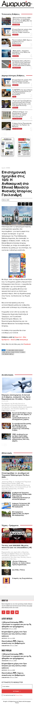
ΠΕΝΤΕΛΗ (15, 107)
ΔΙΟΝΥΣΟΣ (15, 34)
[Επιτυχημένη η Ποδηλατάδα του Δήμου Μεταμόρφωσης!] (6, 514)
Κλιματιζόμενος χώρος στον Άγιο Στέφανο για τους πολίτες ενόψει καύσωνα (22, 30)
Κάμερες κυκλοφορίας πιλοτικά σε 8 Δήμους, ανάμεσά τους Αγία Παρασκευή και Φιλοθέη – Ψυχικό (16, 397)
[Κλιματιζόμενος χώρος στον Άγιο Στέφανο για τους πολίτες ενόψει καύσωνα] (6, 32)
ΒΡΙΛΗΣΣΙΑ (15, 56)
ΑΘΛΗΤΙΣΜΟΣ (16, 24)
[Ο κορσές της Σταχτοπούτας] (6, 580)
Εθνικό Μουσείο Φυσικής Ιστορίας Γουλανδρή (13, 352)
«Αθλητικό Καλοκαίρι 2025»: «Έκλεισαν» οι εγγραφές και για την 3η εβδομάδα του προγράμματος (22, 20)
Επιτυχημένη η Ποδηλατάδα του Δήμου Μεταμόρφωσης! (20, 513)
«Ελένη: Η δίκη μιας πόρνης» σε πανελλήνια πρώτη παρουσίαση (21, 563)
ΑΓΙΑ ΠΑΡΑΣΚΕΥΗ (17, 118)
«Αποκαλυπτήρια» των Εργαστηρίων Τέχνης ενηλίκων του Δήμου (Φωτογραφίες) (20, 114)
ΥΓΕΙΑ (14, 96)
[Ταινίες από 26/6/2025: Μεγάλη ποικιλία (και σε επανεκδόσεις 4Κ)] (17, 535)
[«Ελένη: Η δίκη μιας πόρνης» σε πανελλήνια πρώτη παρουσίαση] (6, 563)
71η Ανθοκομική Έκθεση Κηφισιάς (14, 350)
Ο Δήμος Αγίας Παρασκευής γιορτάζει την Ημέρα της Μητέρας (22, 124)
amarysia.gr (24, 339)
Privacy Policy (18, 695)
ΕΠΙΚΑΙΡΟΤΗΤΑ (16, 45)
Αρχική (3, 167)
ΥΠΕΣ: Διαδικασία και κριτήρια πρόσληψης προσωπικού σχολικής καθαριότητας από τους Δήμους (20, 437)
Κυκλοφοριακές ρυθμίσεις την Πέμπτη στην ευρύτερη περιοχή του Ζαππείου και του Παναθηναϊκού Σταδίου (21, 63)
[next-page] (5, 72)
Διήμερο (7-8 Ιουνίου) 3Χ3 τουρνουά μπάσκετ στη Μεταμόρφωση (21, 505)
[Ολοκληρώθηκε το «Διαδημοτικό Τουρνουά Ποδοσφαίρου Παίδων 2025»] (17, 463)
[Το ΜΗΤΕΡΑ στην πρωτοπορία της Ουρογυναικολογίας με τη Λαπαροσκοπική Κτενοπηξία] (6, 93)
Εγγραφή (16, 691)
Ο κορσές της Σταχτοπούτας (22, 578)
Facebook (27, 344)
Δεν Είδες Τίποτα (18, 570)
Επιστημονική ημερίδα (7, 354)
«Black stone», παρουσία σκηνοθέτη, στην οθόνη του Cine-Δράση (21, 52)
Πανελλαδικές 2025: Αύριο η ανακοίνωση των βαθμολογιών (22, 41)
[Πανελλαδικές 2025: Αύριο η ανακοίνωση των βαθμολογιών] (6, 43)
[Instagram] (8, 612)
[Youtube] (17, 612)
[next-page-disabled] (5, 520)
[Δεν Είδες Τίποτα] (6, 572)
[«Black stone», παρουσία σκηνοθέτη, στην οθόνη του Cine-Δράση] (6, 53)
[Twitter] (23, 204)
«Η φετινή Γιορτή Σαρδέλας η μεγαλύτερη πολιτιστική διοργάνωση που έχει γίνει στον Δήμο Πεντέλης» (22, 103)
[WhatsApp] (30, 204)
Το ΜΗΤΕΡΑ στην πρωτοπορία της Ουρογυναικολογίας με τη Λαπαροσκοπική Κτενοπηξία (22, 92)
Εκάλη (13, 339)
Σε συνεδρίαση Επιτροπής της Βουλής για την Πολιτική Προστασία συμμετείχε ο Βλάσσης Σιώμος (21, 427)
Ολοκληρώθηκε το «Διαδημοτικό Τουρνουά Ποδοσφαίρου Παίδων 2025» (15, 475)
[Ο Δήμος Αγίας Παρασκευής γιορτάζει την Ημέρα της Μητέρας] (6, 126)
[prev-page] (3, 72)
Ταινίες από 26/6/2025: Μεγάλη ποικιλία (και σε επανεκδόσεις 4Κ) (17, 546)
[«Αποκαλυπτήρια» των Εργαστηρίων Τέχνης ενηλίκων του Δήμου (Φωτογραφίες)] (6, 115)
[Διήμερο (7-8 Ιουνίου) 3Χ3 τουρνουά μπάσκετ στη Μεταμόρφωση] (6, 506)
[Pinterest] (27, 204)
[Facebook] (19, 204)
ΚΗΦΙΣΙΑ (8, 167)
